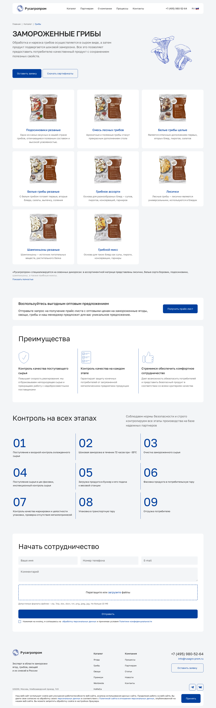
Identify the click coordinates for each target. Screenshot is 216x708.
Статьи (128, 671)
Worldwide (99, 683)
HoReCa (98, 689)
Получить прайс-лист (180, 308)
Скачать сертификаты (60, 73)
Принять (191, 698)
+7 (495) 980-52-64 (187, 654)
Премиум (98, 677)
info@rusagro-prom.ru (191, 658)
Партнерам (131, 665)
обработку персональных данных (79, 621)
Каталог (98, 653)
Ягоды (97, 659)
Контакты (130, 683)
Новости (129, 677)
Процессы (130, 659)
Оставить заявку (27, 73)
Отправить (108, 613)
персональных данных (69, 698)
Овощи (97, 671)
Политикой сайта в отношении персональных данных (126, 698)
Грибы (97, 665)
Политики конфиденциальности (135, 621)
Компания (131, 653)
